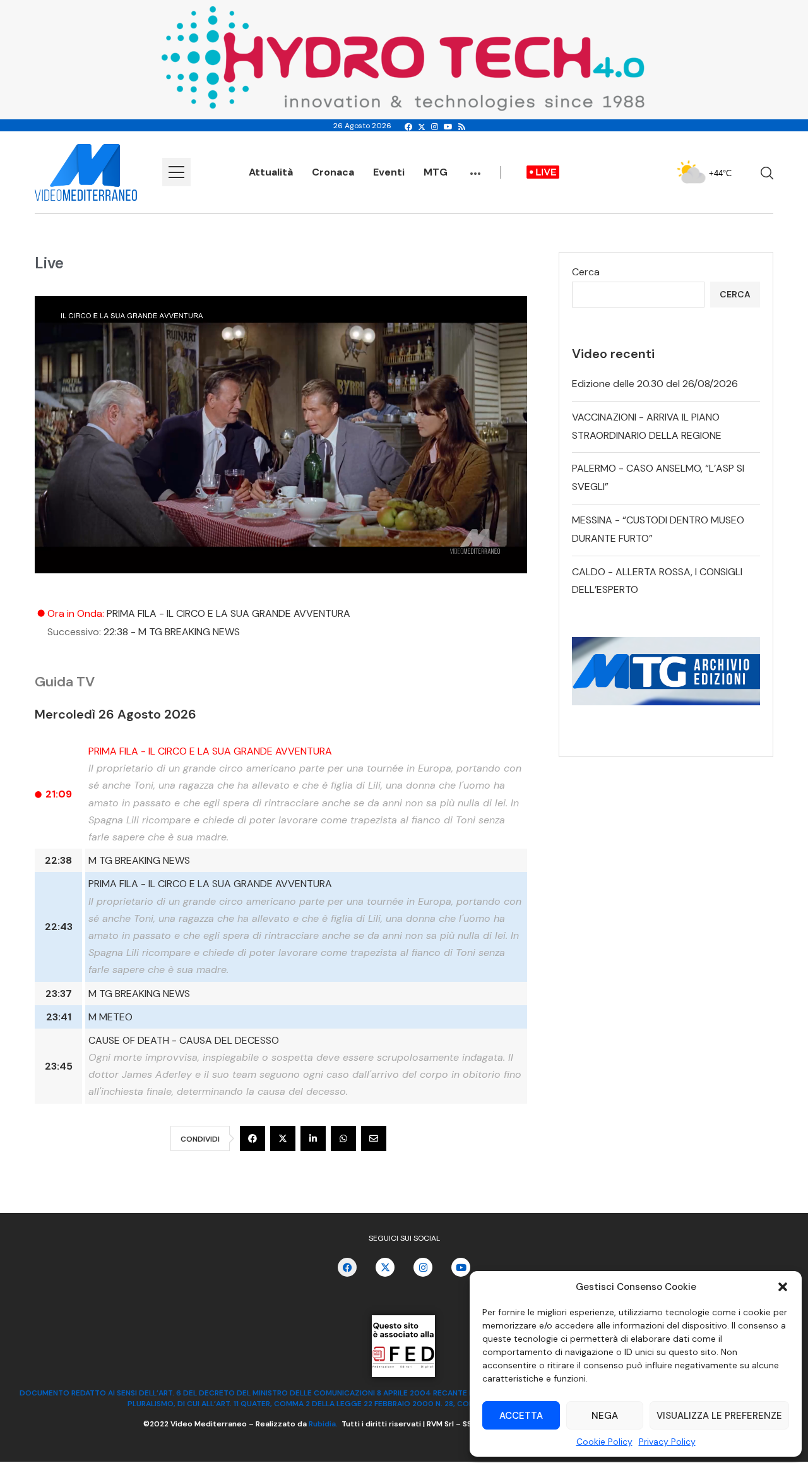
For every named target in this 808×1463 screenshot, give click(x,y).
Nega (604, 1415)
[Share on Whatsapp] (343, 1138)
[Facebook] (408, 126)
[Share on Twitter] (282, 1138)
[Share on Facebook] (252, 1138)
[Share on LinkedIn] (313, 1138)
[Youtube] (448, 126)
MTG (436, 172)
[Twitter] (421, 126)
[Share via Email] (373, 1138)
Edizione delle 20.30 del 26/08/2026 (655, 383)
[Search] (767, 173)
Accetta (521, 1415)
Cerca (586, 271)
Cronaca (333, 172)
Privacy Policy (667, 1441)
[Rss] (462, 126)
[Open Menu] (176, 172)
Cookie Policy (604, 1441)
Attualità (271, 172)
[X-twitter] (385, 1267)
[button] (782, 1287)
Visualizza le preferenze (719, 1415)
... (475, 167)
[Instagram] (435, 126)
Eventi (389, 172)
